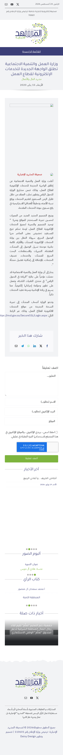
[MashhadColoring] (31, 24)
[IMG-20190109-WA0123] (31, 561)
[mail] (6, 4)
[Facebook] (47, 346)
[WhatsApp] (28, 346)
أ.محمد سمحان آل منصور (31, 589)
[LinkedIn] (34, 346)
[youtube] (12, 4)
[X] (41, 346)
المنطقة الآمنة (31, 597)
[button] (36, 549)
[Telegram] (22, 346)
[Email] (16, 346)
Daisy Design (28, 736)
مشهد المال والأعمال (31, 79)
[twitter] (17, 4)
